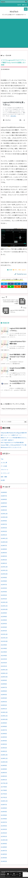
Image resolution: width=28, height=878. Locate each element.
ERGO (15, 270)
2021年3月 (4, 659)
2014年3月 (4, 861)
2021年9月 (4, 645)
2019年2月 (4, 748)
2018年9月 (4, 765)
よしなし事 (4, 462)
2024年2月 (4, 560)
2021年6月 (4, 652)
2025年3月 (4, 528)
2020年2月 (4, 705)
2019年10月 (4, 719)
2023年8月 (4, 581)
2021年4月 (4, 655)
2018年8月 (4, 769)
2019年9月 (4, 723)
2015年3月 (4, 829)
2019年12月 (4, 712)
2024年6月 (4, 549)
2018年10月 (4, 762)
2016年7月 (4, 804)
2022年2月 (4, 631)
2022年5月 (4, 623)
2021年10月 (4, 641)
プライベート (4, 470)
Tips (2, 459)
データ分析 (4, 466)
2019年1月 (4, 751)
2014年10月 (4, 840)
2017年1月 (4, 797)
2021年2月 (4, 663)
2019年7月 (4, 730)
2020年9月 (4, 680)
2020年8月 (4, 684)
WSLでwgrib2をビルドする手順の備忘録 (12, 442)
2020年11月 (4, 673)
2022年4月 (4, 627)
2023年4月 (4, 592)
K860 (19, 270)
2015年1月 (4, 836)
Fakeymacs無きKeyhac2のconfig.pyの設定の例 (14, 433)
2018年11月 (4, 758)
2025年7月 (4, 524)
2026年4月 (4, 506)
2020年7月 (4, 687)
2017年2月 (4, 794)
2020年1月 (4, 709)
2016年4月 (4, 811)
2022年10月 (4, 609)
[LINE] (11, 286)
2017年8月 (4, 790)
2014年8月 (4, 847)
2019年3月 (4, 744)
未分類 (9, 55)
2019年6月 (4, 733)
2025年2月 (4, 531)
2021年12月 (4, 634)
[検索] (26, 1)
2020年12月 (4, 670)
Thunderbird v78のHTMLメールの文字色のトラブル (18, 383)
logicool (24, 270)
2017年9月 (4, 787)
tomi (25, 274)
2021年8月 (4, 648)
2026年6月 (4, 499)
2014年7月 (4, 850)
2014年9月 (4, 843)
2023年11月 (4, 570)
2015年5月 (4, 826)
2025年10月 (4, 517)
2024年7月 (4, 545)
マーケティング (5, 473)
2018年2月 (4, 776)
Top (3, 55)
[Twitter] (4, 284)
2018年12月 (4, 755)
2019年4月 (4, 741)
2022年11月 (4, 606)
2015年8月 (4, 819)
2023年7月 (4, 584)
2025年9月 (4, 521)
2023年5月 (4, 588)
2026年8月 (4, 492)
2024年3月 (4, 556)
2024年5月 (4, 553)
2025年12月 (4, 514)
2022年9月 (4, 613)
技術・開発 (4, 477)
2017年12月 (4, 783)
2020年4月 (4, 698)
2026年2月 (4, 510)
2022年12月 (4, 602)
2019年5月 (4, 737)
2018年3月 (4, 772)
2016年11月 (4, 801)
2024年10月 (4, 542)
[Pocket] (4, 286)
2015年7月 (4, 822)
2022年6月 (4, 620)
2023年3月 (4, 595)
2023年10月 (4, 574)
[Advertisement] (14, 33)
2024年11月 (4, 538)
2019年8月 (4, 726)
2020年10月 (4, 677)
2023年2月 (4, 599)
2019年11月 (4, 716)
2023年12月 (4, 567)
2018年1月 (4, 780)
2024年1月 (4, 563)
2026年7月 (4, 496)
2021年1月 (4, 666)
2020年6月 (4, 691)
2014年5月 (4, 854)
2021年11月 (4, 638)
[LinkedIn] (17, 284)
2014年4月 (4, 858)
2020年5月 (4, 694)
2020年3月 (4, 702)
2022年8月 (4, 616)
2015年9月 (4, 815)
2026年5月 (4, 503)
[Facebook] (11, 284)
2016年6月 (4, 808)
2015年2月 (4, 833)
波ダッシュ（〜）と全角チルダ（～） (11, 435)
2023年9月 (4, 577)
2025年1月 (4, 535)
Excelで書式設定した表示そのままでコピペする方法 (18, 356)
